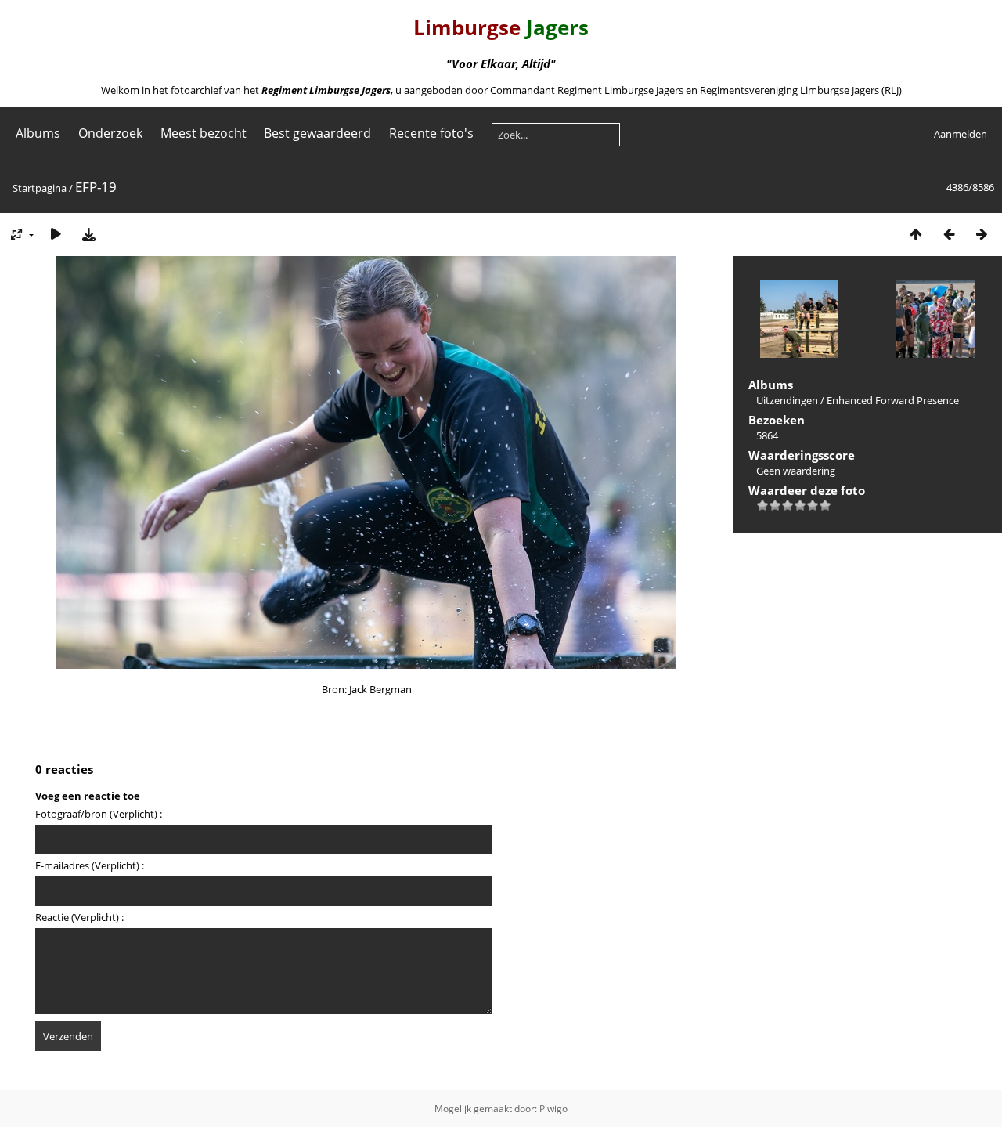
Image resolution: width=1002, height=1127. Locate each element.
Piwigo (553, 1108)
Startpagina (40, 188)
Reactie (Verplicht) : (79, 917)
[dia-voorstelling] (55, 234)
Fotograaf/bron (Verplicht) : (98, 814)
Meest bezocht (203, 133)
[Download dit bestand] (88, 234)
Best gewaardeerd (317, 133)
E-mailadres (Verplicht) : (89, 865)
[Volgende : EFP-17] (981, 234)
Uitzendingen (787, 400)
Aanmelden (960, 134)
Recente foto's (431, 133)
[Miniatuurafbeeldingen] (915, 234)
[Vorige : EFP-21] (948, 234)
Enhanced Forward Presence (893, 400)
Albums (38, 133)
